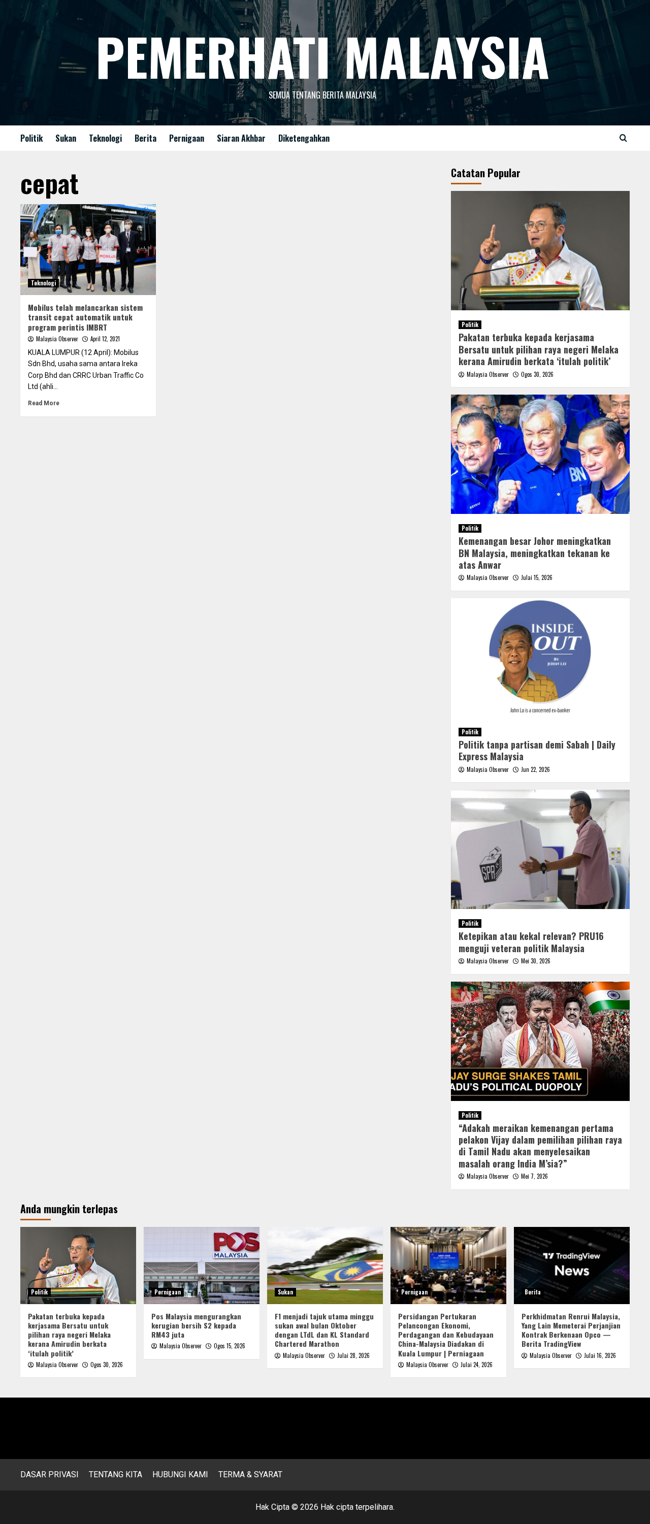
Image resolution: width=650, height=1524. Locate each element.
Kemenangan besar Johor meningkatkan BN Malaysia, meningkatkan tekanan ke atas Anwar (535, 552)
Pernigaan (186, 138)
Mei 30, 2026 (535, 961)
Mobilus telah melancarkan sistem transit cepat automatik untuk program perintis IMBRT (85, 317)
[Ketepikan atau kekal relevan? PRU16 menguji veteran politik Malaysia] (540, 849)
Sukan (65, 138)
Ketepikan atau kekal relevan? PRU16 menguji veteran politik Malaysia (531, 941)
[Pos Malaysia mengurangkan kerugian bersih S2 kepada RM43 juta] (201, 1265)
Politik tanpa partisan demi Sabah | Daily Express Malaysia (537, 750)
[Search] (623, 138)
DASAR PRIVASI (49, 1474)
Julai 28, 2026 (353, 1355)
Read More (43, 403)
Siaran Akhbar (241, 138)
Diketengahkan (304, 138)
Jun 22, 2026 (535, 769)
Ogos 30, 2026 (537, 374)
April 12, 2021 (105, 339)
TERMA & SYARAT (250, 1474)
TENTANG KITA (115, 1474)
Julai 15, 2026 (536, 577)
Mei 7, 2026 (534, 1176)
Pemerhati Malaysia (322, 55)
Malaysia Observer (57, 339)
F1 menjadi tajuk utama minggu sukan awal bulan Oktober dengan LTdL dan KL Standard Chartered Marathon (324, 1330)
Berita (145, 138)
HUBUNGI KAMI (180, 1474)
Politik (31, 138)
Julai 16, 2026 (600, 1355)
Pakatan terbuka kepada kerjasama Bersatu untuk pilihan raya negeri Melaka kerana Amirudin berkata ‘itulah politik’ (539, 349)
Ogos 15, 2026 (229, 1346)
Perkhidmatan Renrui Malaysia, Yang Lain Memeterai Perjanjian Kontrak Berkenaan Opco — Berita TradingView (571, 1330)
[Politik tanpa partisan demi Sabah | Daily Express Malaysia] (540, 658)
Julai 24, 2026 (477, 1364)
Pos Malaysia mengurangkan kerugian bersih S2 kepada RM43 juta (196, 1325)
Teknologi (105, 138)
